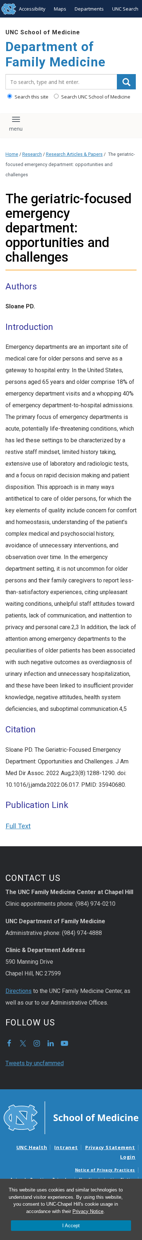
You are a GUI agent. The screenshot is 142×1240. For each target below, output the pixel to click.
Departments (89, 8)
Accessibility (32, 8)
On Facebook (9, 1043)
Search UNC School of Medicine (95, 96)
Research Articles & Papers (74, 154)
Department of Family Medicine (55, 54)
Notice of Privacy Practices (105, 1169)
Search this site (30, 96)
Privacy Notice (87, 1211)
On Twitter (23, 1043)
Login (127, 1157)
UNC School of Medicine (42, 32)
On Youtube (64, 1043)
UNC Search (125, 8)
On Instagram (36, 1043)
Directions (18, 990)
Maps (60, 8)
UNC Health (31, 1147)
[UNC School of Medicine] (71, 1117)
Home (11, 154)
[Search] (126, 81)
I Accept (71, 1225)
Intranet (66, 1147)
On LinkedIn (50, 1043)
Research (32, 154)
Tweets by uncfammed (34, 1063)
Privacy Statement (110, 1147)
